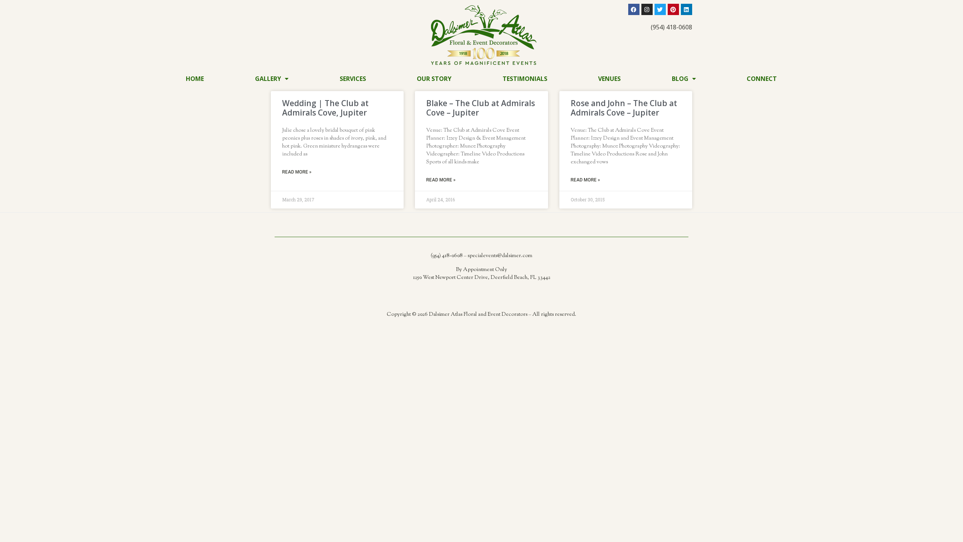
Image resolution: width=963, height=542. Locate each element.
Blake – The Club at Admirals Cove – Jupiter (480, 108)
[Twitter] (660, 9)
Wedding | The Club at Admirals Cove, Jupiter (325, 108)
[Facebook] (633, 9)
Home (195, 79)
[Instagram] (647, 9)
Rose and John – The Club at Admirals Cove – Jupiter (624, 108)
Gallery (268, 79)
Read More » (296, 172)
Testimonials (525, 79)
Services (353, 79)
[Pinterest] (673, 9)
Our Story (434, 79)
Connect (762, 79)
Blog (680, 79)
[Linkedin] (686, 9)
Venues (609, 79)
